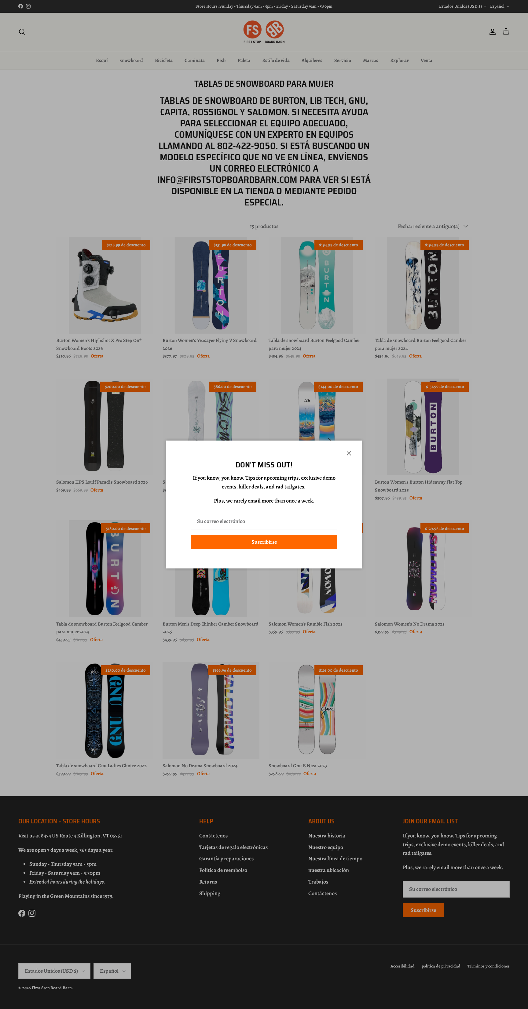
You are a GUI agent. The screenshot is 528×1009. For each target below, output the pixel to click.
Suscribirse (264, 542)
